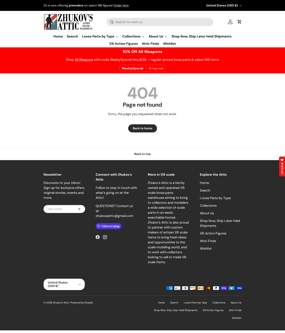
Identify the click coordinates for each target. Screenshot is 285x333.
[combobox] (159, 22)
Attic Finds (150, 43)
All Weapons (84, 59)
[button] (239, 21)
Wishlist (169, 43)
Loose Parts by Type (98, 36)
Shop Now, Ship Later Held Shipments (202, 36)
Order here (121, 5)
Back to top (142, 154)
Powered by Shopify (81, 302)
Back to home (142, 128)
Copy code (157, 68)
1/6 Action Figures (123, 43)
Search (72, 36)
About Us (156, 36)
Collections (131, 36)
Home (58, 36)
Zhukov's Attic (61, 302)
